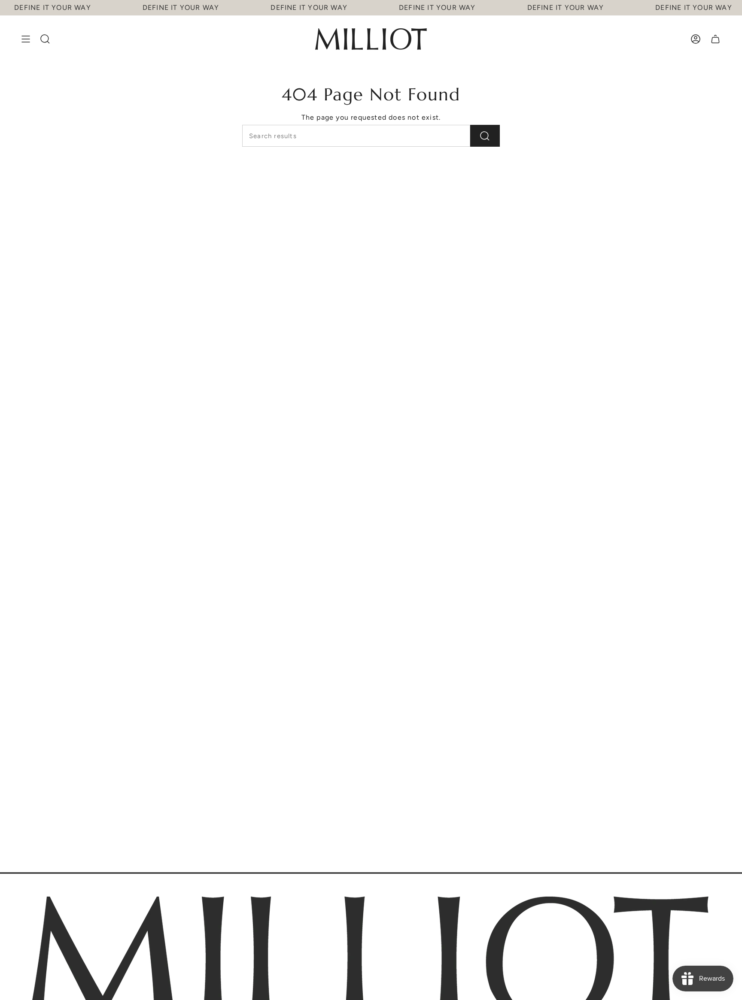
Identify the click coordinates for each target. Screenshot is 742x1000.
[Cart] (715, 39)
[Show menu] (25, 39)
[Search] (485, 136)
